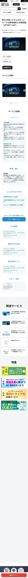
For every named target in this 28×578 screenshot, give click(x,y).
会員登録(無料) (16, 4)
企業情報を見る (7, 67)
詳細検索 (24, 8)
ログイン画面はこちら (14, 219)
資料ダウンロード (14, 575)
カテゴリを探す (7, 12)
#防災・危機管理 (7, 56)
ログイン (23, 4)
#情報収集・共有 (7, 61)
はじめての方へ (20, 12)
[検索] (19, 8)
